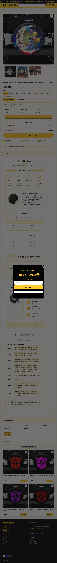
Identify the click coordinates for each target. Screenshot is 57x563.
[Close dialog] (42, 267)
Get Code (29, 287)
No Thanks (28, 292)
